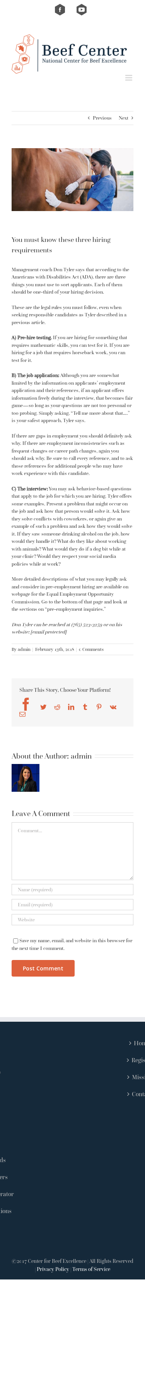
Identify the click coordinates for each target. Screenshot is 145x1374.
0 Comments (91, 649)
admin (24, 649)
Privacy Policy (53, 1269)
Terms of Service (91, 1269)
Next (123, 118)
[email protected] (49, 632)
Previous (102, 118)
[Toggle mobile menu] (129, 78)
